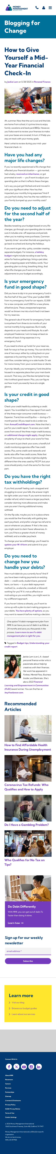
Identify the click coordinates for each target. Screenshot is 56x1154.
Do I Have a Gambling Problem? (26, 825)
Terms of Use (9, 1113)
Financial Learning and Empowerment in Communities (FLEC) (26, 685)
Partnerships (9, 1092)
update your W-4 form (15, 544)
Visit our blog (18, 1002)
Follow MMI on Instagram (31, 1067)
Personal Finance (42, 81)
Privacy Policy (10, 1105)
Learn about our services (23, 1014)
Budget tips (23, 643)
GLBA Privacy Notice (12, 1109)
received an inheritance (27, 174)
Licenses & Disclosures (13, 1100)
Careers (8, 1084)
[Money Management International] (16, 7)
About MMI (9, 1075)
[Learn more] (28, 888)
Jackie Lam (13, 81)
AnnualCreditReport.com (22, 424)
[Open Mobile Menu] (50, 7)
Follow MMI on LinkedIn (39, 1067)
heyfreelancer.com (13, 692)
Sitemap (8, 1096)
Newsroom (9, 1080)
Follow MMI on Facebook (9, 1067)
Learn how (14, 922)
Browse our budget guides (24, 1008)
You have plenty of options (29, 610)
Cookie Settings (10, 1117)
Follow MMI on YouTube (24, 1067)
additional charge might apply (22, 435)
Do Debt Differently (22, 906)
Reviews (8, 1088)
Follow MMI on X (16, 1067)
